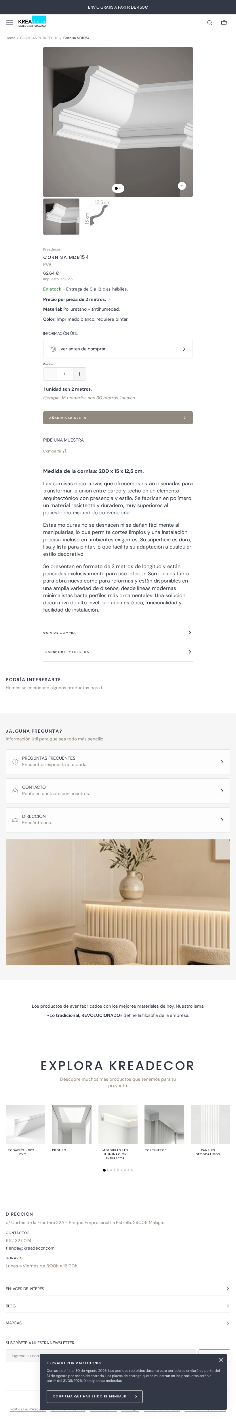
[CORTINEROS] (164, 1124)
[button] (209, 22)
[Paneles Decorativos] (210, 1124)
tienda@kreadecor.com (30, 1248)
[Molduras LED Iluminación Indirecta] (118, 1124)
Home (10, 38)
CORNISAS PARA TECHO (39, 38)
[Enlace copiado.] (52, 465)
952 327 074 (18, 1241)
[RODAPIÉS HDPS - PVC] (25, 1124)
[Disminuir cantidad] (49, 374)
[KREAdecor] (32, 23)
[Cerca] (221, 1360)
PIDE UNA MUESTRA (63, 440)
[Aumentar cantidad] (79, 374)
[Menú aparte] (11, 22)
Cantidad (48, 364)
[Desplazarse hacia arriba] (229, 1412)
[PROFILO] (72, 1124)
